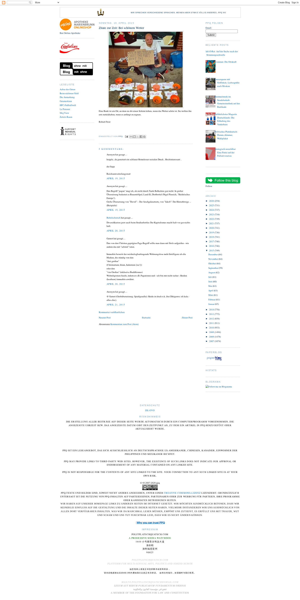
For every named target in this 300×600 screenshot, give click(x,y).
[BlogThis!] (134, 136)
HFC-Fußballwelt (68, 105)
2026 (212, 200)
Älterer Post (187, 317)
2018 (212, 236)
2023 (212, 214)
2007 (212, 341)
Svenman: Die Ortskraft (225, 61)
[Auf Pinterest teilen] (144, 136)
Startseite (146, 317)
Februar (212, 299)
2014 (212, 309)
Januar (211, 304)
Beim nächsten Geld (69, 93)
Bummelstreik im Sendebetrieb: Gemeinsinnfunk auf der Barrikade (227, 101)
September (213, 267)
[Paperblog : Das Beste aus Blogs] (214, 360)
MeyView (64, 112)
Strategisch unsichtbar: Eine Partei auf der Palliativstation (225, 152)
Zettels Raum (66, 116)
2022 (212, 218)
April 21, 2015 (116, 304)
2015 (212, 250)
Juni (210, 281)
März (211, 295)
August (212, 272)
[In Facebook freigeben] (141, 136)
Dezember (213, 254)
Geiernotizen (66, 101)
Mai (210, 286)
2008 (212, 336)
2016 (212, 245)
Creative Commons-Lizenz (182, 492)
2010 (212, 327)
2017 (212, 241)
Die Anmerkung (67, 97)
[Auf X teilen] (137, 136)
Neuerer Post (105, 317)
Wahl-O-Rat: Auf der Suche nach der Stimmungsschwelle (221, 53)
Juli (210, 276)
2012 (212, 318)
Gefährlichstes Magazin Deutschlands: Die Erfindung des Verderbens (226, 119)
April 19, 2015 (116, 178)
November (213, 258)
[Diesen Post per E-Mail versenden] (131, 136)
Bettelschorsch (113, 217)
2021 (212, 223)
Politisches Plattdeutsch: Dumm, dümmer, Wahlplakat (226, 135)
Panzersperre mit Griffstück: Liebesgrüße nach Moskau (227, 83)
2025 (212, 205)
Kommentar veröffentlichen (112, 312)
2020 (212, 227)
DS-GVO (150, 410)
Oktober (212, 263)
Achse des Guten (67, 89)
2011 (212, 323)
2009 (212, 332)
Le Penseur (65, 109)
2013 (212, 314)
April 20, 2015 (116, 230)
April (211, 290)
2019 (212, 232)
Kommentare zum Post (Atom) (124, 324)
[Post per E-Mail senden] (126, 137)
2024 (212, 209)
